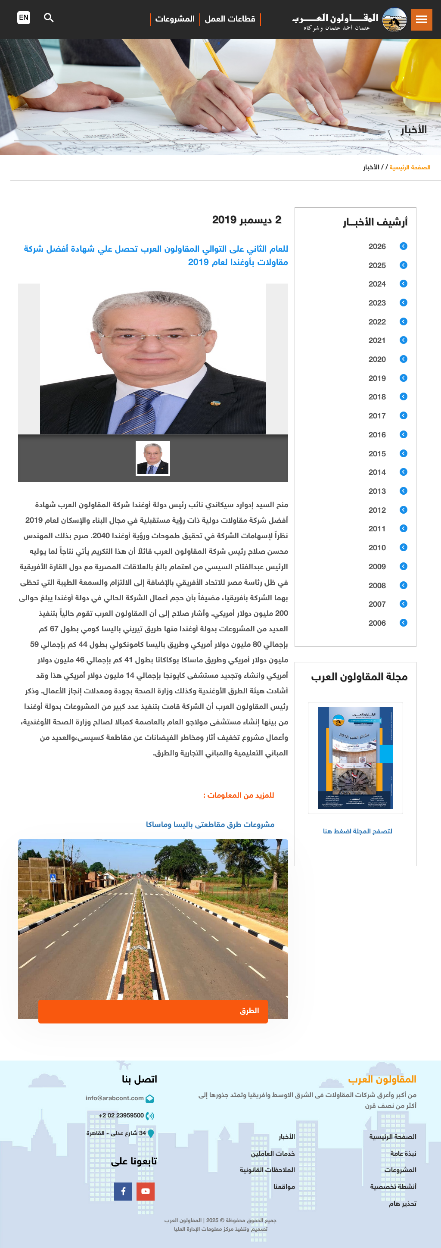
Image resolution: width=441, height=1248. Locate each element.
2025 (377, 266)
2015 (377, 454)
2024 (377, 285)
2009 (377, 567)
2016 (377, 435)
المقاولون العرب (382, 1080)
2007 (377, 605)
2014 (377, 473)
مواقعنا (284, 1187)
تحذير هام (402, 1204)
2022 (377, 323)
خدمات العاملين (273, 1154)
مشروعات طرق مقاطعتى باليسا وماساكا (210, 825)
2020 (377, 360)
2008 (377, 586)
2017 (377, 416)
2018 (377, 397)
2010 (377, 548)
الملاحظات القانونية (267, 1171)
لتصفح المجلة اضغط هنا (357, 832)
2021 (377, 341)
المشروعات (400, 1171)
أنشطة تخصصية (393, 1187)
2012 (377, 511)
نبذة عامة (403, 1154)
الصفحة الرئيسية (410, 168)
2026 (377, 247)
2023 (377, 304)
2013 (377, 492)
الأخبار (287, 1137)
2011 (377, 529)
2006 (377, 624)
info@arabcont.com (115, 1098)
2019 (377, 379)
